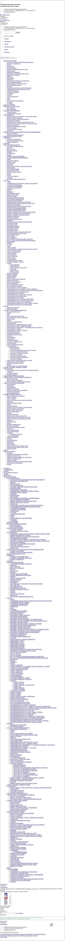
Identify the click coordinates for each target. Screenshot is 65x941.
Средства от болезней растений (18, 351)
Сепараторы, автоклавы (13, 391)
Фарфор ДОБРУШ (12, 274)
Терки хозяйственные (13, 393)
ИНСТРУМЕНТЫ (9, 115)
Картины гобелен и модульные (15, 408)
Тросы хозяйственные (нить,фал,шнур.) (17, 445)
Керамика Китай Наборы (14, 204)
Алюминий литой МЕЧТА (14, 187)
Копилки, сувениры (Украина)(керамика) (18, 214)
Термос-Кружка (14, 270)
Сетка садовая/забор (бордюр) (15, 344)
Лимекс (9, 159)
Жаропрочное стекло (12, 195)
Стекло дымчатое (11, 253)
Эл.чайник (10, 103)
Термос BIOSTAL (15, 264)
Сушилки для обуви (12, 437)
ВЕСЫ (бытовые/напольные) (12, 106)
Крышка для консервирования (15, 135)
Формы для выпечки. (12, 280)
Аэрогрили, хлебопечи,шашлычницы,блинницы (20, 62)
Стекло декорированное (13, 252)
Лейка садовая (11, 319)
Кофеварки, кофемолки (13, 216)
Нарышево (10, 165)
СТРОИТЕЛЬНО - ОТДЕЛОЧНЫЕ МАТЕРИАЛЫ (17, 377)
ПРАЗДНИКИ (11, 242)
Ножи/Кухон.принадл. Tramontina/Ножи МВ (19, 232)
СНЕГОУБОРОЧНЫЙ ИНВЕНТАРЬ (14, 376)
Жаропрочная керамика (13, 193)
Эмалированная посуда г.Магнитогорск (17, 291)
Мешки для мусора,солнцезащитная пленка (19, 418)
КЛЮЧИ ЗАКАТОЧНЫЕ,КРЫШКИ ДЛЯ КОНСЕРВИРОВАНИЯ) (22, 132)
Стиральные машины (13, 90)
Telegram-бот (4, 887)
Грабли (9, 313)
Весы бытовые (11, 108)
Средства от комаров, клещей (18, 356)
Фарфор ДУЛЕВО (12, 276)
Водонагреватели (11, 68)
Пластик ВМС (11, 167)
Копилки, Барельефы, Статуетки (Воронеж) (19, 213)
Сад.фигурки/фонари (12, 340)
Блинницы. (10, 189)
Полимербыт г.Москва (13, 170)
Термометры (10, 441)
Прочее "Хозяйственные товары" (16, 427)
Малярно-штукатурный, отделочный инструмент (20, 122)
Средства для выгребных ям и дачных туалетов (23, 350)
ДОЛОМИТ (10, 192)
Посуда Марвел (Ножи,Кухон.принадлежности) (20, 239)
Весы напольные (11, 109)
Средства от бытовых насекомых (19, 353)
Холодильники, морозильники (15, 100)
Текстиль (9, 438)
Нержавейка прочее (12, 229)
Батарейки (10, 453)
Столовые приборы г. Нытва (14, 260)
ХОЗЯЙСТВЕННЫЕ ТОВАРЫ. (12, 394)
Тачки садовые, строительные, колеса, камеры (19, 360)
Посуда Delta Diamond (13, 234)
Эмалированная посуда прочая (15, 297)
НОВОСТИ (4, 884)
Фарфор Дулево (11, 277)
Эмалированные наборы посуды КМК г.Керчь (19, 304)
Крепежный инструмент (13, 120)
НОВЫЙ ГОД (7, 137)
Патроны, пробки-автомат (14, 458)
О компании (7, 41)
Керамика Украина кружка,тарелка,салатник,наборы (21, 212)
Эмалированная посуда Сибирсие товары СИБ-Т (20, 299)
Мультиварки (10, 78)
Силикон (9, 244)
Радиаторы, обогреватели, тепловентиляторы (19, 88)
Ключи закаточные (12, 133)
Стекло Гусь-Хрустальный (14, 250)
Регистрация (6, 14)
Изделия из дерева (12, 196)
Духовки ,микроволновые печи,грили (17, 69)
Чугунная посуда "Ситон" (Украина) (17, 287)
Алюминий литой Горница (14, 185)
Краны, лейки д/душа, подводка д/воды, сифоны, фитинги (23, 370)
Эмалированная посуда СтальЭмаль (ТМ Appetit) (20, 300)
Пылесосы (10, 86)
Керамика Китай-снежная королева (16, 207)
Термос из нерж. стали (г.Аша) (18, 267)
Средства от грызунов (16, 354)
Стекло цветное (11, 257)
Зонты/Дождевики (12, 406)
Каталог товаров (10, 477)
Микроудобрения (14, 347)
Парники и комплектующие (14, 334)
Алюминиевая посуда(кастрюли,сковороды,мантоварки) (22, 183)
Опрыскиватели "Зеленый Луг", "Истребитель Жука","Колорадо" (25, 327)
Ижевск (9, 155)
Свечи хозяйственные (13, 430)
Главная (6, 38)
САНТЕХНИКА (8, 368)
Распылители (10, 339)
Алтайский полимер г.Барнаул (15, 146)
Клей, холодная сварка (13, 411)
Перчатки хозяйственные (14, 424)
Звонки (9, 404)
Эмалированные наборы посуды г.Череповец (19, 301)
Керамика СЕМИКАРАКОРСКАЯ (16, 210)
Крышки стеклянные (12, 217)
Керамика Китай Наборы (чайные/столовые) (19, 206)
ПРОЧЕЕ (9, 243)
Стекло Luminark (11, 247)
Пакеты (9, 423)
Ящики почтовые (11, 448)
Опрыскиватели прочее (13, 331)
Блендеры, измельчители (13, 63)
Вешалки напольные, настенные (16, 396)
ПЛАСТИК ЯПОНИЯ (13, 169)
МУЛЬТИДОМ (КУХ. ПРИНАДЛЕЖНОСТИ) (19, 222)
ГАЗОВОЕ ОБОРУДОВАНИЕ (12, 110)
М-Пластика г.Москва (13, 160)
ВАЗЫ (8, 190)
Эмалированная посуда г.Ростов (15, 293)
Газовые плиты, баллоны (14, 113)
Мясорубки (10, 79)
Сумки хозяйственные (13, 435)
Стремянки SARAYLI (16, 434)
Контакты (7, 52)
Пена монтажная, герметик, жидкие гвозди (18, 381)
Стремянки (10, 433)
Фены (8, 99)
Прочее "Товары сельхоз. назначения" (17, 390)
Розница (6, 306)
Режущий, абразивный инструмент (16, 126)
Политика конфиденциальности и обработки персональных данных (19, 935)
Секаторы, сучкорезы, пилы (14, 341)
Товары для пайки (12, 460)
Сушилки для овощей (13, 92)
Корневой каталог (10, 888)
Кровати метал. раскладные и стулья (17, 416)
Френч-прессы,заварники (14, 281)
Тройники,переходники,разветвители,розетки (19, 461)
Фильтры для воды (12, 374)
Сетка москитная (11, 343)
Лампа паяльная (11, 387)
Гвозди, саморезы (11, 397)
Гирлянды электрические (14, 139)
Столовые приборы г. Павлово (15, 262)
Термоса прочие (14, 272)
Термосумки (10, 443)
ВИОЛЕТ (9, 152)
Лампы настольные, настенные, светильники (19, 457)
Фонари (9, 464)
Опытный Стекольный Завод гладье (16, 233)
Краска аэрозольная (12, 378)
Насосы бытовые (11, 323)
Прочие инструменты (13, 125)
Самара (9, 175)
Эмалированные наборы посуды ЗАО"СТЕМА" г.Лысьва (22, 303)
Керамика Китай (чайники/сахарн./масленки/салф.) (21, 203)
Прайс (6, 49)
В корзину (20, 913)
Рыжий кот (10, 428)
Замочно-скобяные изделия (14, 403)
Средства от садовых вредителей (19, 357)
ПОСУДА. (6, 180)
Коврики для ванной (12, 414)
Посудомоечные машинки (14, 82)
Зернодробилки (11, 384)
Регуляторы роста (15, 348)
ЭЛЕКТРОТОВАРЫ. (9, 451)
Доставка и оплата (9, 46)
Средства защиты (11, 127)
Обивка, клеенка (11, 421)
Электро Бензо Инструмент (14, 129)
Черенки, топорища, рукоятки (15, 363)
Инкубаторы (10, 386)
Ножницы (9, 420)
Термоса (9, 263)
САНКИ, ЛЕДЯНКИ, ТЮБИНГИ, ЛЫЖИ (15, 367)
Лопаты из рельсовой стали (14, 321)
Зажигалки (10, 401)
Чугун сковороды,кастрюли (14, 286)
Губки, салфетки (11, 398)
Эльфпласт (10, 177)
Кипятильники (11, 70)
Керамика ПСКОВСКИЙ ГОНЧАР (16, 209)
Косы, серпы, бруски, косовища (15, 316)
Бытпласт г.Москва (12, 150)
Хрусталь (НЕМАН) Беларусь (15, 284)
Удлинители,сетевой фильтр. (15, 463)
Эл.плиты (9, 102)
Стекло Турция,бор (12, 256)
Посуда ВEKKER (11, 237)
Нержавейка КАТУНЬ (13, 226)
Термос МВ (13, 269)
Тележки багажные (12, 440)
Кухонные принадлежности (14, 219)
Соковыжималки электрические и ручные (18, 89)
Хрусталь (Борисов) (12, 283)
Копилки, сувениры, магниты (15, 140)
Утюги (9, 98)
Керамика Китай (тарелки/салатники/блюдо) (19, 202)
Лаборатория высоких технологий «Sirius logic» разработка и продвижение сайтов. (23, 934)
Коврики (9, 413)
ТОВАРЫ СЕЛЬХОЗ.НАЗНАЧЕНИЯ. (14, 383)
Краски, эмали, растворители (15, 380)
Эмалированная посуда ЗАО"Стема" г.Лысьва (19, 294)
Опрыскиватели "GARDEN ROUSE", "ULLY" (19, 324)
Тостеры (9, 95)
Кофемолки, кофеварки (13, 72)
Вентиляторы (10, 66)
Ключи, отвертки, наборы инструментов (18, 119)
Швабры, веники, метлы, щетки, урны (17, 447)
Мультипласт (10, 163)
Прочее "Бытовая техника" (14, 85)
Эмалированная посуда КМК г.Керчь (17, 296)
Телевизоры (10, 93)
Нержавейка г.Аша (12, 224)
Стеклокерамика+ (12, 259)
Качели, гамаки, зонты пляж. (15, 410)
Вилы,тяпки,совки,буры (13, 311)
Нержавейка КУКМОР (13, 227)
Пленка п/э (10, 336)
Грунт (8, 314)
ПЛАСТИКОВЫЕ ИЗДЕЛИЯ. (12, 145)
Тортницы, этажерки (12, 273)
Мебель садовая (11, 162)
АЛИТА (9, 182)
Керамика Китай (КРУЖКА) (14, 200)
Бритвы (9, 65)
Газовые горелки (11, 112)
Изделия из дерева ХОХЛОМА (15, 197)
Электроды (10, 130)
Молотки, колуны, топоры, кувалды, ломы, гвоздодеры (22, 123)
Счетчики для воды (12, 373)
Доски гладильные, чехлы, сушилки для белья (19, 400)
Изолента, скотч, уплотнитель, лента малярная (19, 407)
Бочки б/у (9, 147)
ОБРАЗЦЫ (7, 143)
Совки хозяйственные (13, 431)
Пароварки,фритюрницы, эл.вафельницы (18, 80)
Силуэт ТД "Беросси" (13, 176)
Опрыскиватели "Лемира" (14, 329)
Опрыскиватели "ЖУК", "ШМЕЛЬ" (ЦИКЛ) (19, 326)
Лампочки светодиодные (14, 455)
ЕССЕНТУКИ (11, 153)
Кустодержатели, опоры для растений (17, 317)
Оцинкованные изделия (13, 333)
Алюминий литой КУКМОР (14, 186)
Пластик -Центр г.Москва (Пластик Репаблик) (19, 166)
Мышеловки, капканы (13, 388)
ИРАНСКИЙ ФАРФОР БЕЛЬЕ (15, 199)
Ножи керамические (12, 230)
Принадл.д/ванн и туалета (14, 172)
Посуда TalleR (11, 236)
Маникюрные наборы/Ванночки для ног (18, 73)
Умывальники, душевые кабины (15, 361)
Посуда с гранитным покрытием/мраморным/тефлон (21, 240)
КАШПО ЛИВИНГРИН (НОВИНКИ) (17, 157)
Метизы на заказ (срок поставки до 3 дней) (18, 417)
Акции (6, 44)
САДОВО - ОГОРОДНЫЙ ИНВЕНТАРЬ (15, 310)
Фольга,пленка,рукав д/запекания (16, 279)
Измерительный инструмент (14, 118)
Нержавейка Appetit (12, 223)
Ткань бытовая (11, 444)
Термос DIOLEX (14, 266)
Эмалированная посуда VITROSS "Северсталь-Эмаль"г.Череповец (25, 290)
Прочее (9, 173)
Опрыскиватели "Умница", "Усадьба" (17, 330)
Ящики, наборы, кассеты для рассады (17, 366)
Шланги (9, 364)
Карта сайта (4, 937)
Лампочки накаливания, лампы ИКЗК (17, 454)
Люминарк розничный (13, 307)
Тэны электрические (12, 96)
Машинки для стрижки (13, 75)
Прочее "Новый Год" (12, 142)
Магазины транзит (12, 309)
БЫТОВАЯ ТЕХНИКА (10, 60)
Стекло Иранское (11, 254)
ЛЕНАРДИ (10, 220)
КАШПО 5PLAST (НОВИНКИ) (15, 156)
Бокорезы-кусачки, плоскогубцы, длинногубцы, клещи (22, 116)
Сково (8, 246)
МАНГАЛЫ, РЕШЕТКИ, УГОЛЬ (13, 136)
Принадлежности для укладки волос (17, 83)
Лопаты (9, 320)
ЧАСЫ (5, 450)
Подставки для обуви (12, 425)
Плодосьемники (11, 337)
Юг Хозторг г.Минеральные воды (16, 179)
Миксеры (9, 76)
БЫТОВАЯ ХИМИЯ (9, 105)
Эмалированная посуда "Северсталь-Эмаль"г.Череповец (22, 289)
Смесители (10, 371)
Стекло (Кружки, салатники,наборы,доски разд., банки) (22, 249)
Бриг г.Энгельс (11, 149)
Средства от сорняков (16, 358)
